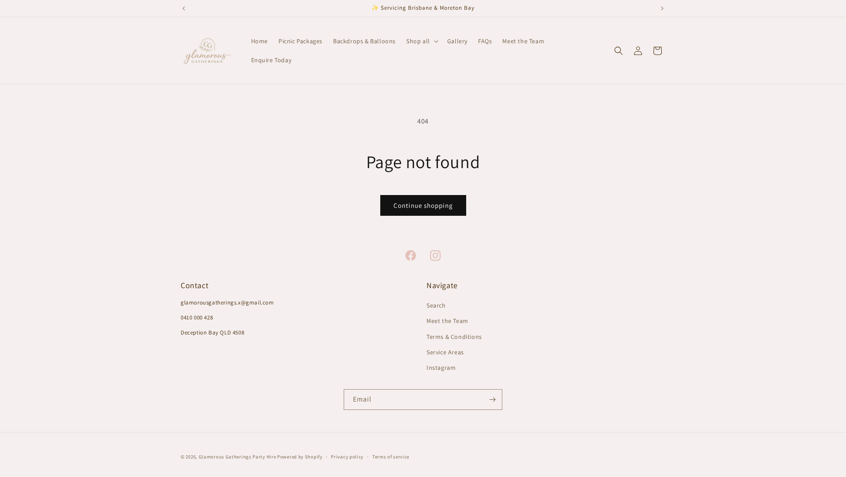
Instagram (441, 368)
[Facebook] (410, 255)
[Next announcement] (662, 8)
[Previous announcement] (183, 8)
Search (436, 306)
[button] (421, 41)
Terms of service (390, 456)
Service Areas (445, 352)
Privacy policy (347, 456)
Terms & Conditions (454, 337)
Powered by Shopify (300, 457)
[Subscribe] (492, 399)
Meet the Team (447, 321)
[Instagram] (435, 255)
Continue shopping (423, 205)
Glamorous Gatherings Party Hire (237, 457)
